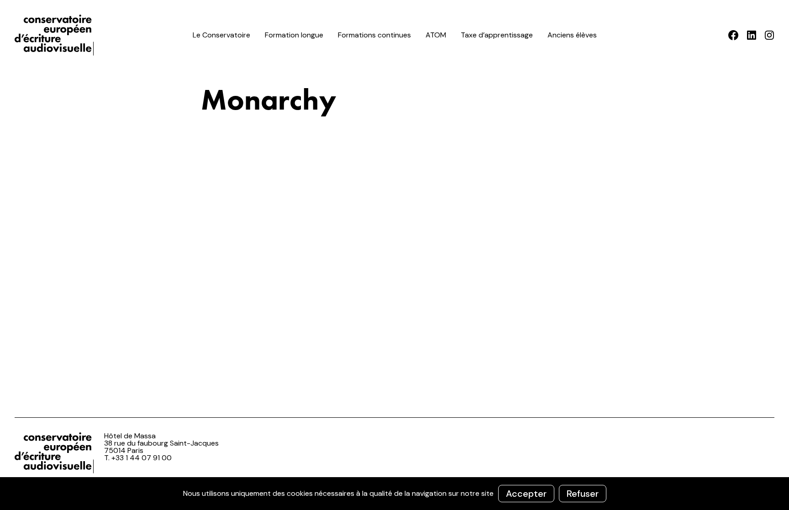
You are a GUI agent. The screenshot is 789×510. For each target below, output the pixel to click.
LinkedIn (751, 35)
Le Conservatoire (221, 35)
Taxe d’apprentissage (497, 35)
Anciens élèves (572, 35)
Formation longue (294, 35)
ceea (56, 35)
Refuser (583, 493)
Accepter (526, 493)
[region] (394, 493)
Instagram (769, 35)
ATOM (436, 35)
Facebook (733, 35)
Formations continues (374, 35)
